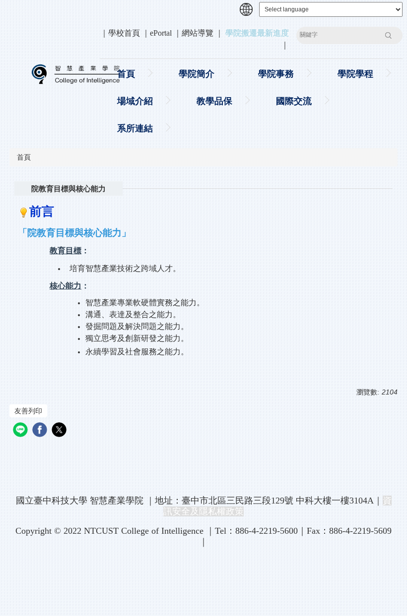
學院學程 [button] (355, 74)
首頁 (126, 74)
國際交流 (294, 101)
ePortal (161, 33)
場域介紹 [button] (135, 101)
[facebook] (41, 431)
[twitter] (60, 431)
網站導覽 (197, 33)
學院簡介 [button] (196, 74)
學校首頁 (124, 33)
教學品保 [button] (214, 101)
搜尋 (388, 35)
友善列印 (28, 411)
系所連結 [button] (135, 128)
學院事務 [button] (276, 74)
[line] (21, 431)
